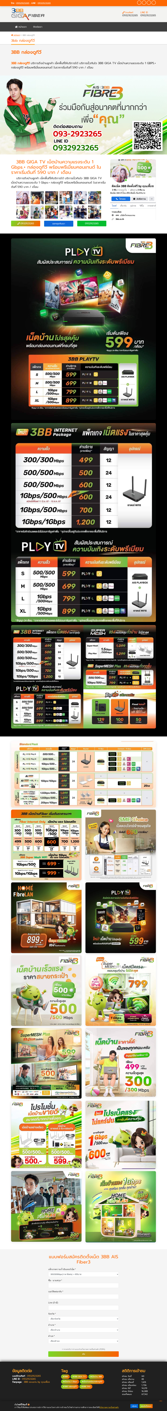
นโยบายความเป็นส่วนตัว (109, 1407)
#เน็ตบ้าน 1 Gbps (70, 1381)
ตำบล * (51, 1336)
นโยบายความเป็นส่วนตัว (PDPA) (93, 1349)
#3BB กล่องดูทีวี (70, 1386)
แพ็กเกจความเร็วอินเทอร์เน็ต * (62, 1269)
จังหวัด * (52, 1314)
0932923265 (22, 3)
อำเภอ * (51, 1325)
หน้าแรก (22, 27)
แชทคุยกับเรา (58, 223)
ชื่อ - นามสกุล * (55, 1280)
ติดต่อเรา (37, 27)
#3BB (65, 1376)
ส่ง (83, 1354)
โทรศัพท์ (128, 12)
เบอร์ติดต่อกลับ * (55, 1291)
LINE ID (144, 12)
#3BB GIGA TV (79, 1376)
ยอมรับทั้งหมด (146, 1406)
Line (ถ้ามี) (53, 1303)
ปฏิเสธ (134, 1406)
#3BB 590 (85, 1386)
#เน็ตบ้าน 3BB (96, 1376)
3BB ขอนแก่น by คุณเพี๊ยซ (37, 1382)
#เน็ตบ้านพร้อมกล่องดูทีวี (92, 1381)
